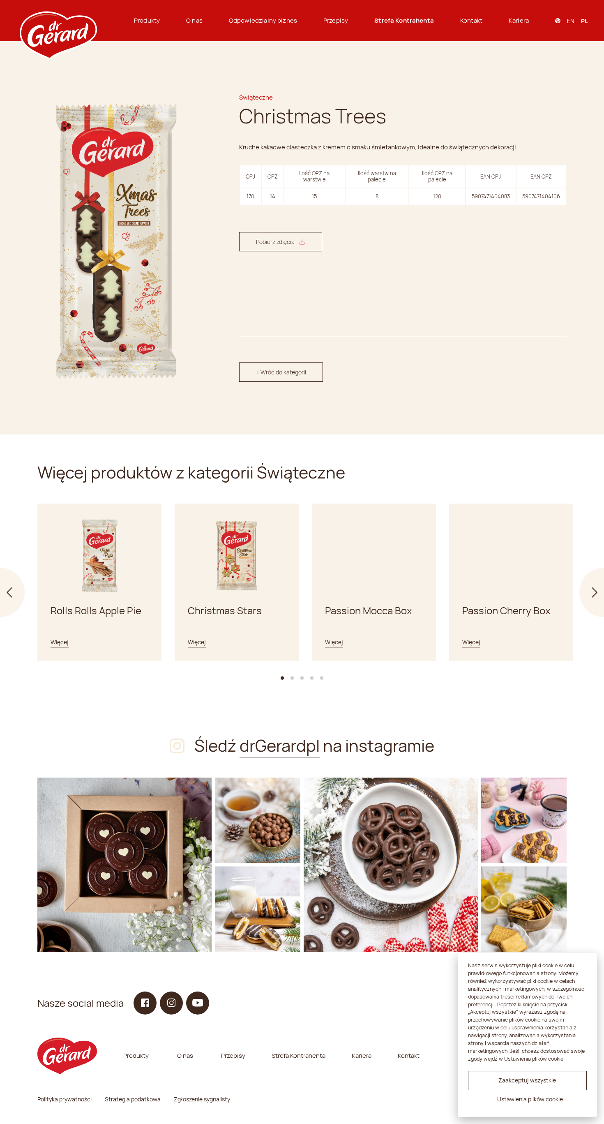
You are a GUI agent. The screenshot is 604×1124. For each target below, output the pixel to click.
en (570, 21)
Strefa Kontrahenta (404, 20)
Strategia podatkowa (133, 1099)
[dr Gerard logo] (57, 20)
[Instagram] (124, 865)
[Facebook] (145, 1003)
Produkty (147, 20)
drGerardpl (280, 745)
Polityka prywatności (64, 1099)
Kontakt (471, 20)
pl (584, 21)
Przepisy (335, 20)
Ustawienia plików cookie (530, 1099)
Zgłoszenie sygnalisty (202, 1099)
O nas (194, 20)
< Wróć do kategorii (281, 372)
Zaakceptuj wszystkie (527, 1080)
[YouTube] (197, 1003)
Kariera (519, 20)
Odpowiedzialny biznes (263, 20)
